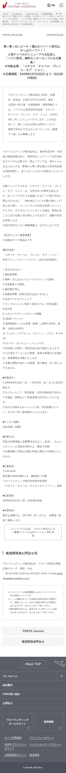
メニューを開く (61, 5)
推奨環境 (34, 755)
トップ (5, 14)
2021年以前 (47, 14)
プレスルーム (17, 14)
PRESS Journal (33, 631)
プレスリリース (32, 14)
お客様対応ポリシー (15, 755)
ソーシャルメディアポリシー (46, 744)
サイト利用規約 (13, 737)
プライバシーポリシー (42, 737)
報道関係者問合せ (33, 641)
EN (53, 5)
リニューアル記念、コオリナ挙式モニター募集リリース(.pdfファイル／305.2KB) (33, 532)
